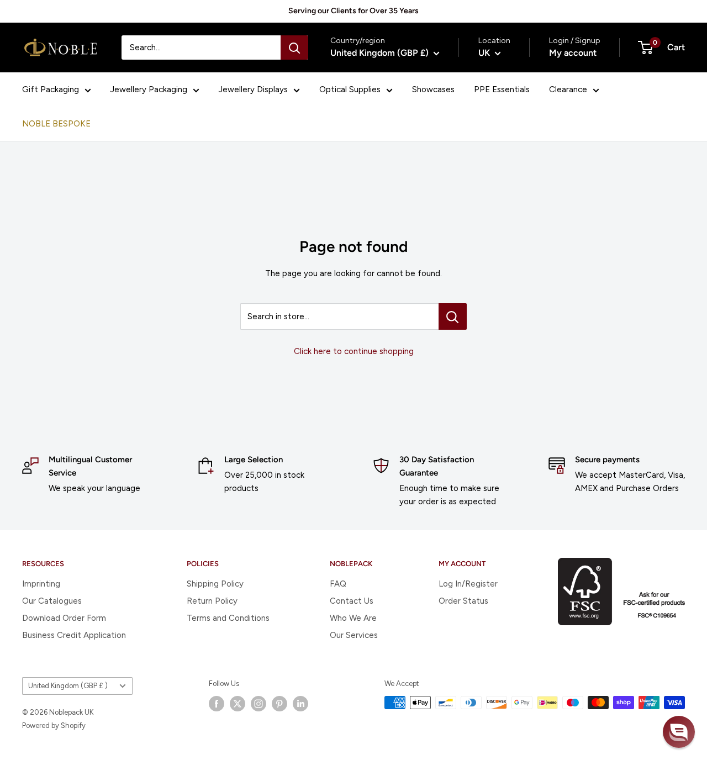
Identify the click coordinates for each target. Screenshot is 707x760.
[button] (679, 732)
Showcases (433, 89)
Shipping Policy (215, 584)
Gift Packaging (50, 89)
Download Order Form (64, 618)
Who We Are (353, 618)
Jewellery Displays (253, 89)
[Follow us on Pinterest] (279, 703)
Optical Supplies (350, 89)
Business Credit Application (74, 635)
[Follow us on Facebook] (216, 703)
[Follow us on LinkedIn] (300, 703)
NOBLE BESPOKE (56, 124)
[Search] (294, 47)
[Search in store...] (453, 316)
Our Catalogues (52, 601)
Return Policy (212, 601)
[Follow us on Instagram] (258, 703)
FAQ (338, 584)
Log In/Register (468, 584)
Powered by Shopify (54, 725)
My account (573, 53)
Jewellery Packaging (148, 89)
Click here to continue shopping (354, 351)
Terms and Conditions (228, 618)
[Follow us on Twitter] (237, 703)
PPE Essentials (502, 89)
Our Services (354, 635)
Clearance (568, 89)
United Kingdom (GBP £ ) (68, 686)
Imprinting (41, 584)
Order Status (463, 601)
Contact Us (351, 601)
